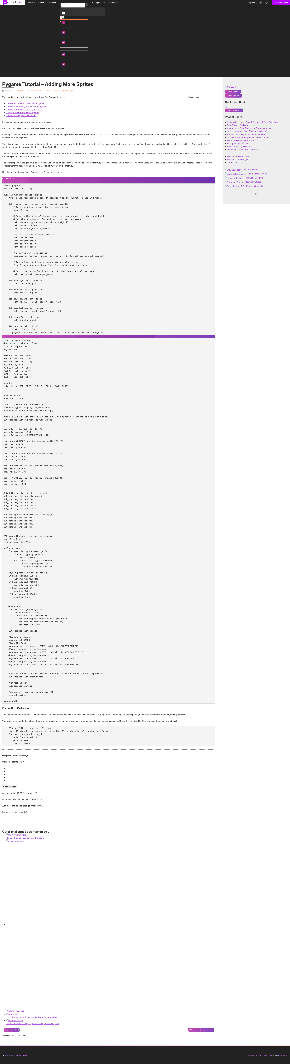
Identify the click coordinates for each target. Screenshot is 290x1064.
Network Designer (254, 178)
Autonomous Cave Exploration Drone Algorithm (249, 128)
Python (24, 1035)
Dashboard (113, 2)
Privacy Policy (267, 1055)
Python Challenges (67, 91)
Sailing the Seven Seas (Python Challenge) (247, 131)
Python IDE (100, 2)
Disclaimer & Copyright (255, 1055)
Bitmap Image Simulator (238, 143)
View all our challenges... (238, 159)
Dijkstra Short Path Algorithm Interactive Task (248, 137)
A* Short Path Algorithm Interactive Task (246, 134)
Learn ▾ (31, 2)
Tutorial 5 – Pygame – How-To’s (21, 115)
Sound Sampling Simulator (239, 146)
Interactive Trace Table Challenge (242, 149)
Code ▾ (41, 2)
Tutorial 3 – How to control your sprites (24, 109)
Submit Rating (9, 787)
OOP (13, 1035)
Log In (266, 2)
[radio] (109, 768)
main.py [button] (11, 178)
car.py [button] (5, 178)
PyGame (18, 1035)
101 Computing (282, 1055)
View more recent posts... (238, 156)
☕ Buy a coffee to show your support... (15, 1055)
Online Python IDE (254, 186)
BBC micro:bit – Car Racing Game (201, 1030)
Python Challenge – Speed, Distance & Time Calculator (252, 122)
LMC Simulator (250, 169)
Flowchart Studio (253, 182)
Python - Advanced (53, 91)
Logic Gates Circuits (257, 174)
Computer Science (39, 91)
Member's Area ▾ (281, 2)
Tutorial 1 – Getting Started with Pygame (25, 103)
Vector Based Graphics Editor (240, 140)
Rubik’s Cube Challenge (238, 125)
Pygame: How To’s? (12, 1030)
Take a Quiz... (233, 162)
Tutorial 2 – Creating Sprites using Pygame (26, 106)
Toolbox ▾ (52, 2)
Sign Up (251, 2)
